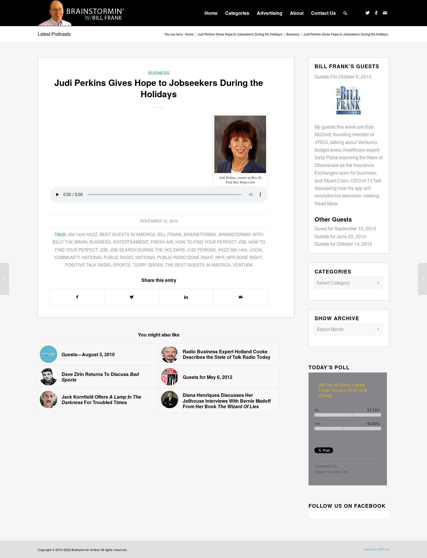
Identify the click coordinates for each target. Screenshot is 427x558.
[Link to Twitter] (367, 12)
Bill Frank (169, 234)
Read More (326, 203)
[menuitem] (211, 13)
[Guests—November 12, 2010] (4, 279)
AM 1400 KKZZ (82, 234)
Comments (325, 466)
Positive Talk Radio (88, 265)
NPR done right (244, 257)
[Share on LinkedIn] (186, 297)
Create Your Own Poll (331, 472)
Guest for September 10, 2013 (345, 228)
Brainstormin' (200, 234)
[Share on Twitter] (132, 297)
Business (159, 73)
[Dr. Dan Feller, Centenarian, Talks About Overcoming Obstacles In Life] (422, 279)
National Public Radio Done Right (174, 257)
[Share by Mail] (241, 297)
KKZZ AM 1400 (232, 249)
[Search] (345, 13)
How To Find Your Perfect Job (210, 242)
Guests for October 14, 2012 (343, 243)
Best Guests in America (127, 234)
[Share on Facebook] (77, 297)
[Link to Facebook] (376, 12)
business (100, 242)
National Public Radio (107, 257)
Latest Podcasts (54, 33)
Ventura (243, 265)
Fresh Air (162, 242)
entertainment (130, 242)
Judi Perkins (201, 249)
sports (121, 265)
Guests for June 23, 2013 (340, 236)
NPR (220, 257)
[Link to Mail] (385, 12)
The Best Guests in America (197, 265)
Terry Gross (148, 265)
